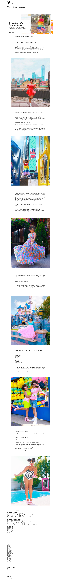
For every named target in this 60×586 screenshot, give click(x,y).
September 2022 (10, 530)
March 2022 (9, 536)
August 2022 (9, 531)
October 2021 (9, 542)
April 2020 (9, 560)
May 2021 (9, 547)
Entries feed (9, 578)
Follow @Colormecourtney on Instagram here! (30, 450)
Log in (8, 577)
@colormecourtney (40, 286)
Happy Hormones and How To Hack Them (18, 520)
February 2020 (9, 562)
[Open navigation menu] (12, 1)
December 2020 (10, 552)
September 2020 (10, 555)
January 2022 (9, 539)
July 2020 (8, 557)
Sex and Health (10, 572)
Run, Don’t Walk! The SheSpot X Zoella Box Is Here (19, 522)
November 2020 (10, 553)
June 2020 (9, 558)
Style (8, 573)
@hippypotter (17, 352)
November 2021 (10, 541)
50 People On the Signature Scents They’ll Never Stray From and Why (22, 523)
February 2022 (9, 537)
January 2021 (9, 551)
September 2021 (10, 543)
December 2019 (10, 564)
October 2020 (9, 554)
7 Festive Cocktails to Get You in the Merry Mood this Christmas (18, 517)
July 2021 (8, 545)
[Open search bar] (12, 3)
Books (8, 569)
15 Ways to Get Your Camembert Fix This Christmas (16, 515)
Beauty (8, 568)
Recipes (8, 571)
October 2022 (9, 529)
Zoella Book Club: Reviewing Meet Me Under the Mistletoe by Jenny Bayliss (20, 514)
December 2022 (10, 527)
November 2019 (10, 565)
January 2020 (9, 563)
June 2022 (9, 533)
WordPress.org (10, 580)
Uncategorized (10, 574)
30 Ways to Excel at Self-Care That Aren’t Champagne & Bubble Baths (26, 524)
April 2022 (9, 535)
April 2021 (9, 548)
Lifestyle (8, 570)
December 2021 (10, 540)
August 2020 (9, 556)
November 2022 (10, 528)
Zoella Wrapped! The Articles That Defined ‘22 (15, 513)
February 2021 (9, 550)
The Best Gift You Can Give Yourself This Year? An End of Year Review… (19, 516)
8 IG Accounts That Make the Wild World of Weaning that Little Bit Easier (23, 521)
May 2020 (9, 559)
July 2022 (8, 532)
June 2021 (9, 546)
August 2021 (9, 544)
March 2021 (9, 549)
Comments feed (10, 579)
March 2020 (9, 561)
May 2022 (9, 534)
